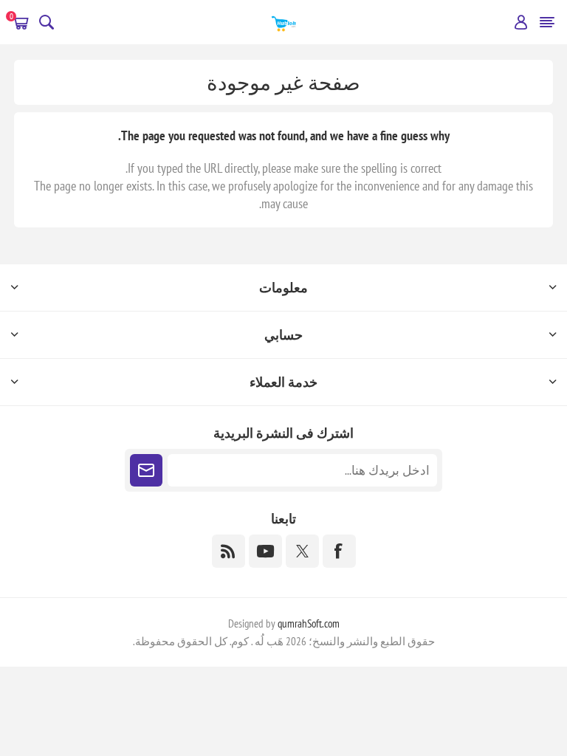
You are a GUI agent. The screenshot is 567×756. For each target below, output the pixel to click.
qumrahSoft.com (309, 623)
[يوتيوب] (265, 551)
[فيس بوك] (339, 551)
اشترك (146, 470)
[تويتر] (302, 551)
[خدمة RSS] (228, 551)
